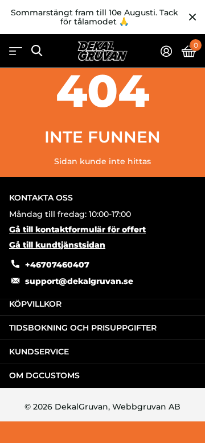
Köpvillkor (35, 304)
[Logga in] (166, 51)
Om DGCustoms (44, 375)
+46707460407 (57, 265)
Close (192, 17)
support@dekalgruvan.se (79, 281)
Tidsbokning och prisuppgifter (83, 328)
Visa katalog (15, 51)
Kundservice (39, 351)
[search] (36, 51)
